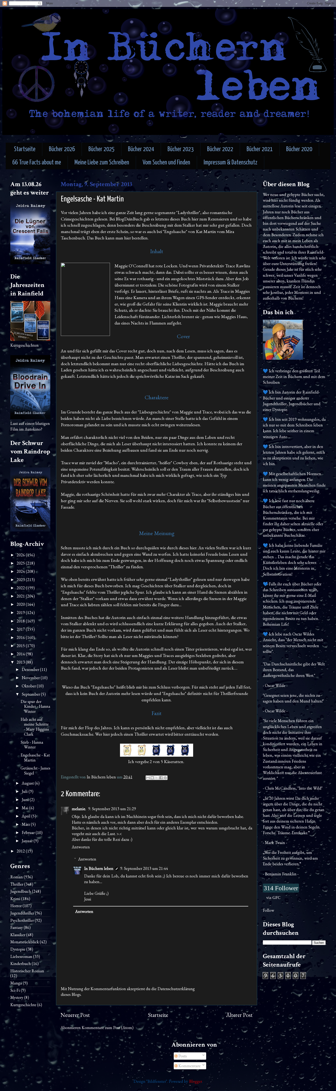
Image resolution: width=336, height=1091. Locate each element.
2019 (21, 612)
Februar (29, 832)
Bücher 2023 (181, 149)
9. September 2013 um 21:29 (112, 808)
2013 (21, 662)
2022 (21, 587)
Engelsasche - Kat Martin (35, 757)
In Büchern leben (98, 868)
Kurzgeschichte (23, 1004)
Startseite (24, 149)
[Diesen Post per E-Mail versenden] (148, 777)
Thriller (16, 884)
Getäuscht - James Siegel (35, 770)
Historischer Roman (27, 970)
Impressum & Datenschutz (230, 163)
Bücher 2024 (141, 149)
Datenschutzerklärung (176, 988)
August (28, 783)
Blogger (195, 1081)
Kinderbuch (20, 963)
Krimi (15, 898)
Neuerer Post (75, 1015)
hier (127, 238)
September (31, 694)
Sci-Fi (15, 990)
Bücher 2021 (260, 149)
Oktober (29, 686)
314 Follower (281, 888)
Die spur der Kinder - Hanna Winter (35, 706)
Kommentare (189, 1065)
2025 (21, 563)
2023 (21, 579)
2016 (21, 637)
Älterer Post (239, 1015)
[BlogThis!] (152, 777)
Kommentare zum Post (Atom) (107, 1027)
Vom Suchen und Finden (166, 163)
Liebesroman (21, 956)
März (26, 824)
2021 (21, 596)
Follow (268, 910)
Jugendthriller (22, 913)
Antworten (81, 847)
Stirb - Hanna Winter (32, 745)
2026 (21, 555)
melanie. (79, 808)
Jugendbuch (20, 891)
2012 (21, 851)
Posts (182, 1056)
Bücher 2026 (62, 149)
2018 (21, 621)
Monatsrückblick (24, 941)
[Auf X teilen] (156, 777)
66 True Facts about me (36, 163)
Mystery (16, 997)
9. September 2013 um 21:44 (144, 868)
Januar (28, 840)
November (31, 677)
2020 (21, 604)
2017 (21, 629)
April (26, 816)
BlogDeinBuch (129, 219)
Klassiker (17, 934)
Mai (25, 807)
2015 (21, 645)
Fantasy (16, 927)
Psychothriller (22, 920)
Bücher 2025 (101, 149)
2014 (21, 654)
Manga (16, 983)
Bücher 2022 (220, 149)
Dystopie (17, 949)
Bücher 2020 (299, 149)
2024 (21, 571)
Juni (26, 799)
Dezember (31, 669)
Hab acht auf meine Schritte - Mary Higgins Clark (35, 727)
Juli (25, 791)
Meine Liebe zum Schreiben (102, 163)
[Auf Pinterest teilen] (165, 777)
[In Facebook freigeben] (161, 777)
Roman (16, 876)
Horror (16, 905)
